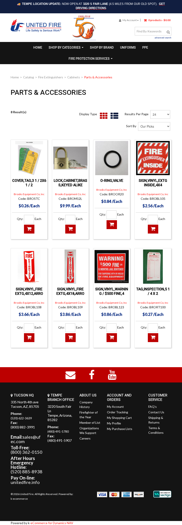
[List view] (113, 116)
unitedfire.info (25, 482)
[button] (157, 20)
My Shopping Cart (119, 418)
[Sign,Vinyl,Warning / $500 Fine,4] (112, 267)
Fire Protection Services (89, 58)
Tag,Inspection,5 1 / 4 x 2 (153, 291)
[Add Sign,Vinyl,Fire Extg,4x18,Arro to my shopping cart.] (70, 337)
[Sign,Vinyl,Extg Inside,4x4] (153, 158)
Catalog (28, 77)
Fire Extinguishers (50, 77)
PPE (145, 47)
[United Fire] (36, 25)
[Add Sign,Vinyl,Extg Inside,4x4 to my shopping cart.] (153, 229)
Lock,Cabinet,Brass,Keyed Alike (70, 182)
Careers (85, 438)
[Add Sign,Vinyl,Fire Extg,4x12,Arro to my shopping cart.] (29, 337)
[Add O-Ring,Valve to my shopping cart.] (112, 224)
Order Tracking (117, 412)
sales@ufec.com (26, 439)
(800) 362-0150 (26, 452)
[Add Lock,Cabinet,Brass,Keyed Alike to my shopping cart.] (70, 229)
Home (37, 47)
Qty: (20, 219)
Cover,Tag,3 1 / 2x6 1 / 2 (29, 182)
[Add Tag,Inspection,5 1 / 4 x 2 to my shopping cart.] (153, 337)
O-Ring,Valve (111, 180)
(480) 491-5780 (58, 431)
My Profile (114, 423)
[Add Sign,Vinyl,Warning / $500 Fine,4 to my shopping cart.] (112, 337)
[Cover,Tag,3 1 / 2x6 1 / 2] (29, 158)
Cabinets (73, 77)
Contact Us (156, 412)
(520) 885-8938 (26, 471)
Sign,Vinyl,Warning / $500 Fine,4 (111, 291)
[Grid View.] (103, 116)
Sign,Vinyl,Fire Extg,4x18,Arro (70, 291)
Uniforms (128, 47)
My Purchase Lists (119, 429)
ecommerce (20, 498)
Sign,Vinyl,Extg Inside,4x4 (153, 182)
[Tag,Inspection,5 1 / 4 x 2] (153, 267)
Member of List (89, 422)
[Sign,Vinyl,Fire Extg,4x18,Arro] (70, 267)
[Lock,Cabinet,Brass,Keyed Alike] (70, 158)
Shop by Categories (65, 47)
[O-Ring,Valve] (112, 158)
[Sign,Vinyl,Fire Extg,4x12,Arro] (29, 267)
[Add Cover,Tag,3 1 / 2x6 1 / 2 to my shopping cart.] (29, 229)
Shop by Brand (102, 47)
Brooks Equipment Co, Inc (29, 194)
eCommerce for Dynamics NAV (52, 523)
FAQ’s (152, 406)
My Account (129, 20)
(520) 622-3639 (21, 418)
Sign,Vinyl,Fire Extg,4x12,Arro (29, 291)
